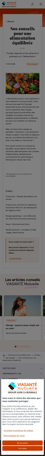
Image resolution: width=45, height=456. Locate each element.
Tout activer (22, 448)
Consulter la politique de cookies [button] (18, 430)
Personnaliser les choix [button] (14, 435)
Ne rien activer (22, 443)
